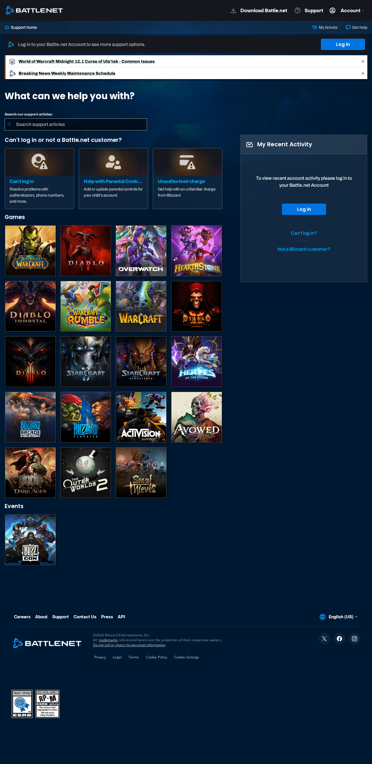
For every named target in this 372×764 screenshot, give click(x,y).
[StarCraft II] (86, 361)
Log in (343, 44)
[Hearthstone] (196, 251)
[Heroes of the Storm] (196, 361)
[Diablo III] (30, 361)
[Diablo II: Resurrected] (196, 306)
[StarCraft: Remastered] (141, 361)
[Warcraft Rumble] (86, 306)
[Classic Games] (86, 417)
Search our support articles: (29, 114)
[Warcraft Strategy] (141, 306)
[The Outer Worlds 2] (86, 472)
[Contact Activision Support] (141, 417)
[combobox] (76, 124)
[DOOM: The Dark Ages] (30, 472)
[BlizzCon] (30, 540)
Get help (359, 27)
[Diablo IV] (86, 251)
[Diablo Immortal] (30, 306)
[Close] (363, 61)
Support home (23, 27)
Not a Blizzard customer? (304, 249)
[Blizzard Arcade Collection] (30, 417)
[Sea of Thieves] (141, 472)
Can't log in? (304, 233)
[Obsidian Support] (196, 417)
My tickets (327, 27)
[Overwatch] (141, 251)
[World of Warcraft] (30, 251)
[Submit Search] (9, 124)
